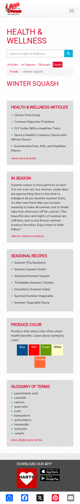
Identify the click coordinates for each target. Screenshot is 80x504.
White (57, 347)
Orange (40, 359)
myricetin (20, 429)
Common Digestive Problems (34, 121)
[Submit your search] (68, 53)
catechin (20, 397)
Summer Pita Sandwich (30, 262)
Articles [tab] (12, 64)
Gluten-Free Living (27, 115)
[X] (40, 497)
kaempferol (22, 415)
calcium (19, 402)
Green (46, 347)
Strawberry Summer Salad (32, 289)
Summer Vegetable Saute (32, 302)
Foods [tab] (57, 64)
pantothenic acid (26, 393)
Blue (22, 347)
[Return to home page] (40, 8)
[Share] (9, 497)
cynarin (19, 433)
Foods (14, 71)
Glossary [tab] (44, 64)
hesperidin (21, 424)
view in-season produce (27, 236)
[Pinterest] (55, 497)
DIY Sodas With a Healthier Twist (37, 128)
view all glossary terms (26, 440)
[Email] (70, 497)
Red (34, 347)
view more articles (23, 158)
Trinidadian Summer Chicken (34, 282)
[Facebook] (24, 497)
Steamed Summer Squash (32, 276)
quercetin (21, 406)
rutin (17, 411)
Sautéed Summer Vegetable (33, 296)
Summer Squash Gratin (30, 269)
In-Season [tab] (28, 64)
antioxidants (23, 420)
